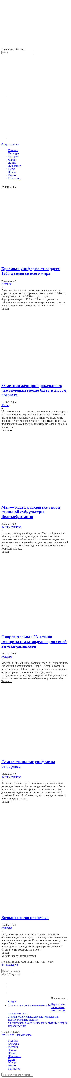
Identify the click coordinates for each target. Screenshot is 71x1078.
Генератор (14, 178)
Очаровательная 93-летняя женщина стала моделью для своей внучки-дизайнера (34, 641)
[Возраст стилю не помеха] (35, 857)
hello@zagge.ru (10, 964)
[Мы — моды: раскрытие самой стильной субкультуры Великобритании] (35, 466)
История (13, 156)
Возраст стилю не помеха (25, 917)
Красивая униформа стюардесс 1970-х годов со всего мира (30, 271)
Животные (14, 165)
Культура (13, 153)
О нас (12, 1001)
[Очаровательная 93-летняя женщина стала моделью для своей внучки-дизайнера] (35, 592)
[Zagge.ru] (35, 45)
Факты (12, 159)
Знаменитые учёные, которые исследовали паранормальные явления (33, 1018)
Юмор (12, 172)
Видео (12, 175)
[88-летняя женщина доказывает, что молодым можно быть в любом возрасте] (35, 345)
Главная (13, 150)
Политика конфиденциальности (29, 1005)
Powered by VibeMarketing (16, 1034)
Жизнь (12, 162)
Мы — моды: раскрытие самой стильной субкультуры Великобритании (30, 512)
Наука (11, 168)
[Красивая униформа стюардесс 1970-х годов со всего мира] (35, 228)
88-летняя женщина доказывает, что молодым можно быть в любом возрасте (33, 390)
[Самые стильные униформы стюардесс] (35, 719)
